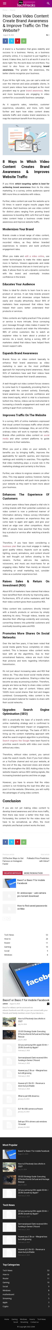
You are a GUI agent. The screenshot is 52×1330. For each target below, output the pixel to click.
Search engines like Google (16, 740)
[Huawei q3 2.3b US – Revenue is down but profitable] (9, 1086)
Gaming (14, 1319)
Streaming (24, 1322)
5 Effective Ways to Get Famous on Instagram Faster (13, 861)
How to (12, 10)
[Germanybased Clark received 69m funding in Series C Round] (9, 1061)
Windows (23, 1319)
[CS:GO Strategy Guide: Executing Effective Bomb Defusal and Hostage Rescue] (9, 1034)
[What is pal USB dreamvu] (9, 1099)
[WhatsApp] (23, 41)
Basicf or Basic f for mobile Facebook (26, 1000)
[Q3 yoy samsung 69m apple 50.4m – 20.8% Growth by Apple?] (9, 1048)
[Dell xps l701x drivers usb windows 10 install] (9, 1125)
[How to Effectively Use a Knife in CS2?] (9, 1022)
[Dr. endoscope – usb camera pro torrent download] (9, 896)
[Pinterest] (17, 41)
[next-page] (8, 918)
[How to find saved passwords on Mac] (9, 908)
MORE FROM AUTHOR (33, 873)
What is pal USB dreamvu (28, 1096)
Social (15, 1322)
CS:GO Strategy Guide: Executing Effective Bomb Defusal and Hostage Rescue (33, 1034)
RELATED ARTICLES (12, 873)
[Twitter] (11, 41)
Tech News (41, 1319)
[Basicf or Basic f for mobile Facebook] (9, 883)
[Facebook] (5, 41)
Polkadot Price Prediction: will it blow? (38, 859)
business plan (9, 546)
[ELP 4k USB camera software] (9, 1112)
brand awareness (34, 90)
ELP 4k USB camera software (30, 1109)
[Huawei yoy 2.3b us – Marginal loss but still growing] (9, 1073)
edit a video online (34, 256)
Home (5, 10)
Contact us (35, 1322)
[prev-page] (4, 918)
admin (5, 1004)
